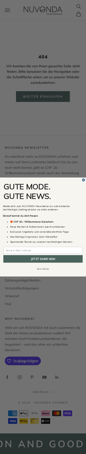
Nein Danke (43, 269)
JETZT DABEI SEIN (43, 259)
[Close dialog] (83, 180)
